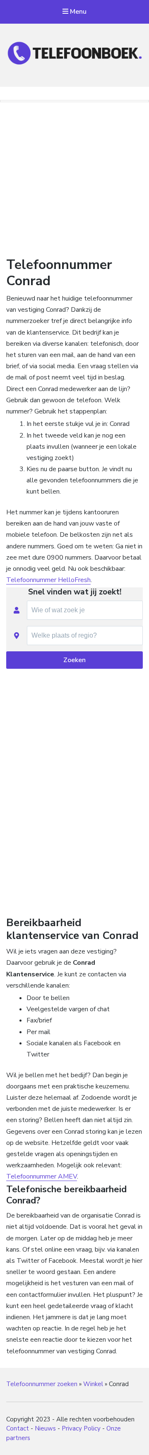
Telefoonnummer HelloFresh (48, 579)
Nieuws (45, 1428)
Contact (17, 1428)
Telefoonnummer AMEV (41, 1176)
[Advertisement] (74, 177)
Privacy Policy (81, 1428)
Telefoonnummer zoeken (41, 1384)
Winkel (93, 1384)
